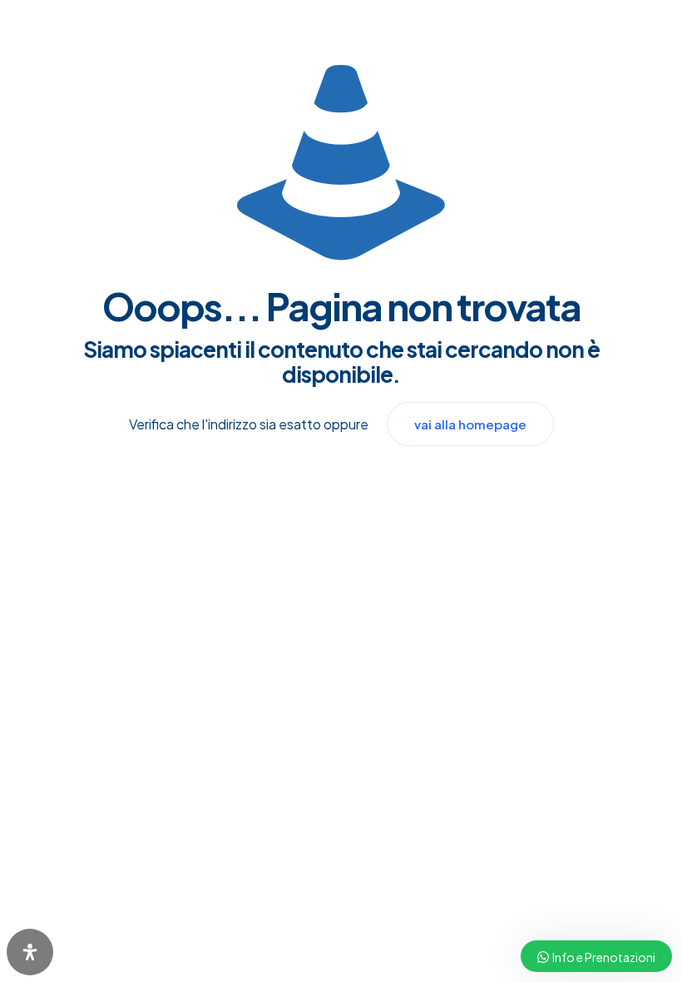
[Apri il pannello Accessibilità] (30, 952)
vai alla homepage (470, 424)
